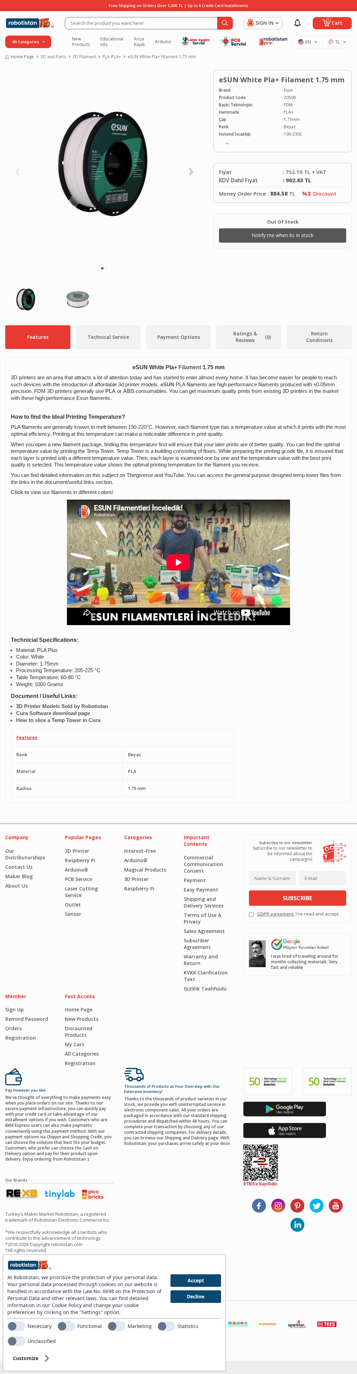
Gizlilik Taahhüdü (205, 988)
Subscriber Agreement (197, 943)
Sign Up (14, 1009)
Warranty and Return (201, 959)
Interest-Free (140, 851)
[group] (104, 166)
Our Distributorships (25, 854)
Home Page (22, 57)
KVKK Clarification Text (206, 975)
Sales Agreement (204, 931)
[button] (102, 268)
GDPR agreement (275, 914)
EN (308, 42)
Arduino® (76, 869)
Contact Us (18, 867)
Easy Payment (201, 889)
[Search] (225, 23)
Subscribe (297, 898)
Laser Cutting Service (81, 891)
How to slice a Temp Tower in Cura (58, 720)
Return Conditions (319, 336)
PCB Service (78, 879)
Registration (20, 1037)
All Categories (82, 1053)
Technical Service (108, 337)
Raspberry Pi (80, 860)
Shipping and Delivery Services (203, 902)
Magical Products (145, 869)
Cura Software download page (53, 713)
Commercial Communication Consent (203, 864)
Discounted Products (78, 1031)
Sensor (73, 914)
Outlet (73, 904)
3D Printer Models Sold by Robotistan (62, 706)
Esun (288, 90)
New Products (81, 41)
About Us (16, 885)
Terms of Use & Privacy (202, 918)
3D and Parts (53, 57)
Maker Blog (19, 876)
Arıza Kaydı (139, 41)
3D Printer (77, 851)
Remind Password (26, 1019)
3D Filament (84, 57)
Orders (13, 1028)
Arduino (163, 42)
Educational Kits (111, 41)
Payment (195, 880)
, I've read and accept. (298, 914)
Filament (189, 367)
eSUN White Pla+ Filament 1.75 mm (162, 57)
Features (37, 337)
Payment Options (178, 337)
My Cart (74, 1044)
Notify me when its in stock (282, 235)
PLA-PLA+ (111, 57)
